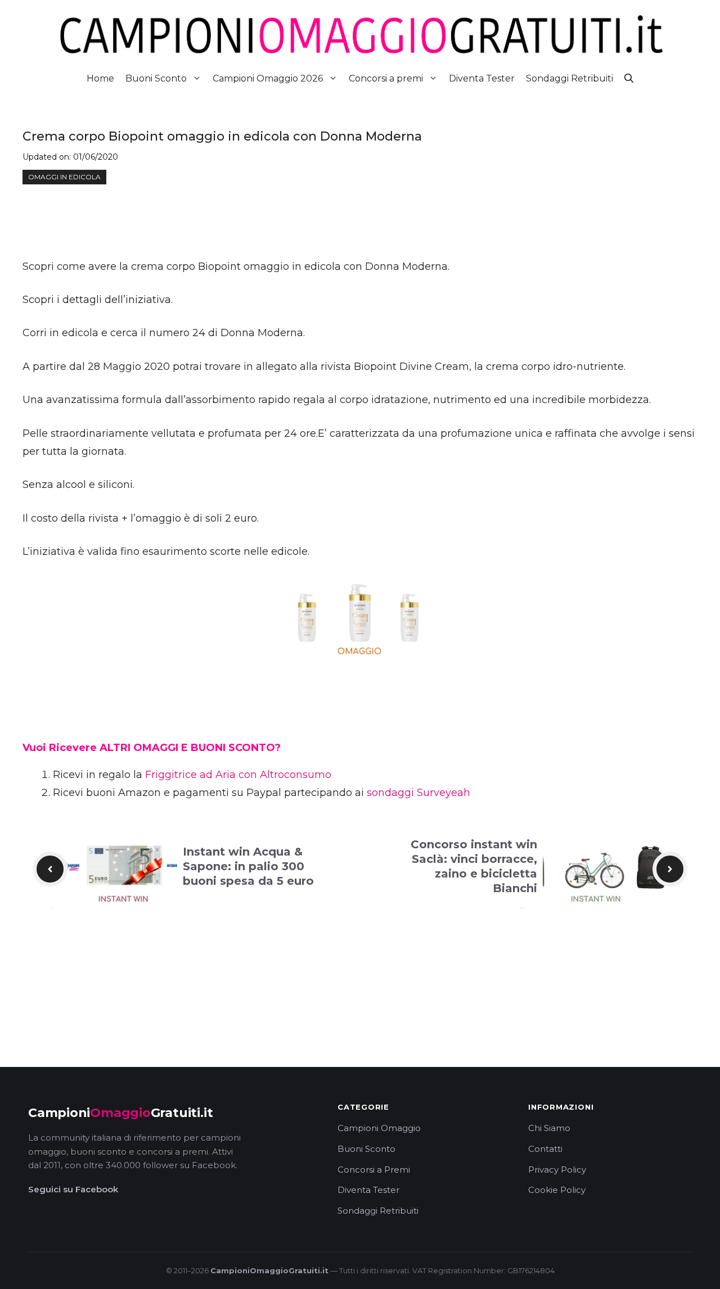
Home (100, 78)
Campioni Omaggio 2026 (268, 78)
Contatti (545, 1148)
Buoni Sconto (156, 78)
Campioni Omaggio (379, 1128)
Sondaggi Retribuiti (569, 78)
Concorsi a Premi (374, 1169)
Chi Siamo (549, 1128)
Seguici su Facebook (73, 1189)
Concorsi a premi (386, 78)
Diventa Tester (482, 78)
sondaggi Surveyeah (418, 792)
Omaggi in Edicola (64, 177)
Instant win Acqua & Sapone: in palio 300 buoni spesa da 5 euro (248, 866)
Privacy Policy (557, 1169)
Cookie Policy (557, 1189)
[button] (629, 78)
